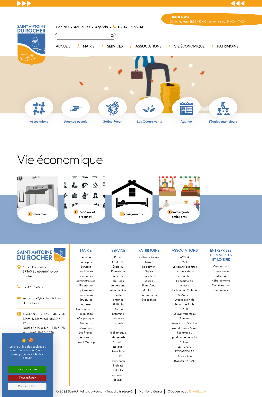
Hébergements (221, 280)
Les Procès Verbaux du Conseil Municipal (86, 337)
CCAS (118, 356)
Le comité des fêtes (185, 266)
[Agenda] (186, 108)
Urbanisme (86, 285)
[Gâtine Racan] (112, 108)
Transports (118, 361)
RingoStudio (197, 391)
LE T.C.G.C (185, 346)
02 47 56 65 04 (130, 27)
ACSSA (184, 257)
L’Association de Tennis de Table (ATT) (184, 304)
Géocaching (149, 299)
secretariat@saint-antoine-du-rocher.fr (42, 301)
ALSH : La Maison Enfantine (118, 309)
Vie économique (189, 46)
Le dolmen (149, 266)
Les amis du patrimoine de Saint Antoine (184, 337)
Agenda (101, 27)
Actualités (82, 27)
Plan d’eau (149, 285)
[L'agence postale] (75, 108)
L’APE (185, 262)
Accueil (63, 46)
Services (115, 46)
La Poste (118, 323)
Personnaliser (27, 386)
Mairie (88, 46)
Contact (62, 27)
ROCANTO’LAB (184, 351)
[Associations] (39, 108)
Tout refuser (27, 378)
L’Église (149, 271)
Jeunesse (118, 318)
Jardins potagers (148, 257)
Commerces (221, 266)
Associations (148, 46)
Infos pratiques (86, 318)
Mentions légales (151, 391)
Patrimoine (227, 46)
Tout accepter (27, 369)
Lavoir (148, 262)
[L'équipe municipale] (223, 108)
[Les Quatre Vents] (149, 108)
